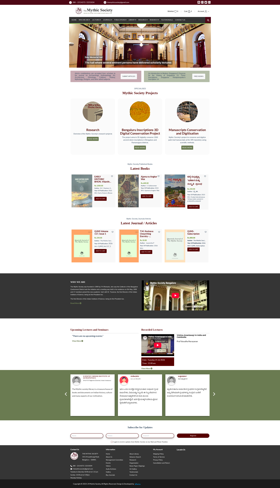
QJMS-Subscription (193, 232)
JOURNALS (107, 20)
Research (133, 460)
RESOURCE (142, 20)
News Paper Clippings (137, 466)
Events (108, 463)
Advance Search (135, 457)
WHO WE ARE (84, 20)
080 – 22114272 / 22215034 (82, 466)
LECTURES (96, 20)
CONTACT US (180, 20)
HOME (74, 20)
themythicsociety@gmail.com (82, 469)
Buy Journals (110, 475)
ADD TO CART (100, 199)
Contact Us (133, 475)
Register (193, 436)
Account (201, 11)
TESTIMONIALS (167, 20)
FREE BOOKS (198, 76)
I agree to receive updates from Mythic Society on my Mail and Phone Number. (140, 442)
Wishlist (173, 11)
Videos (108, 466)
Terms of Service (159, 457)
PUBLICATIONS (119, 20)
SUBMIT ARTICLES (128, 76)
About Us (109, 457)
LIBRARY (132, 20)
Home (108, 454)
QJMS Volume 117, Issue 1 (101, 232)
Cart (188, 11)
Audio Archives (111, 469)
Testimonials (134, 472)
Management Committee (114, 460)
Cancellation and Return (161, 463)
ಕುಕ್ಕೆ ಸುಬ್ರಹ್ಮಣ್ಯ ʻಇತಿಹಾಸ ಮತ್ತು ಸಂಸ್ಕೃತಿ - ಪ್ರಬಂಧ (194, 180)
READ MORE (93, 139)
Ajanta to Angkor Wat (149, 177)
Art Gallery (133, 469)
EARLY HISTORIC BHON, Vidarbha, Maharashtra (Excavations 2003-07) (102, 179)
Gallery (108, 472)
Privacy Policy (158, 460)
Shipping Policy (158, 454)
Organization (134, 463)
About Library (134, 454)
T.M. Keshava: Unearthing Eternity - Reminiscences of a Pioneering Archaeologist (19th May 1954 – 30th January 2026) (149, 234)
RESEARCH (154, 20)
